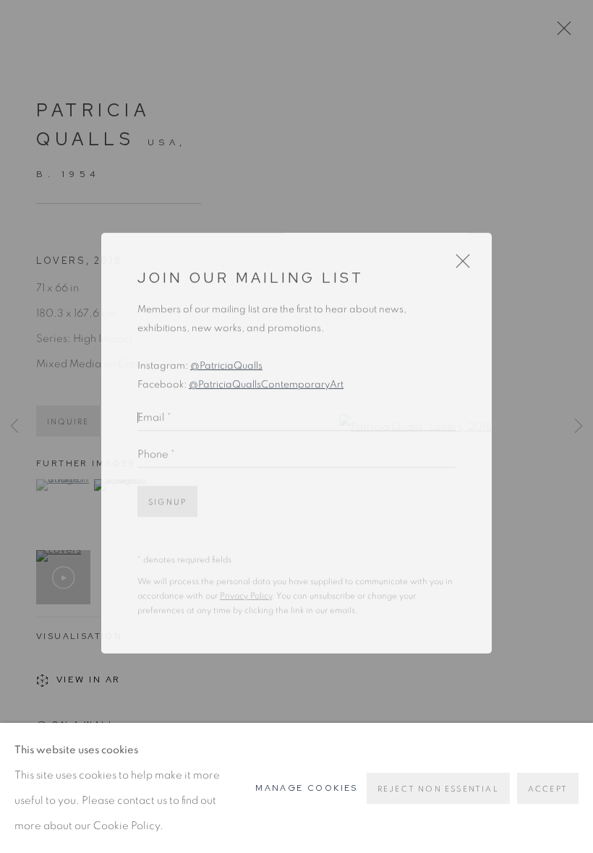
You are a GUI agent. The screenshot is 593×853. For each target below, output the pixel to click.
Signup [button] (167, 494)
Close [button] (459, 259)
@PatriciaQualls (226, 358)
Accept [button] (548, 789)
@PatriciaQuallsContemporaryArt (266, 377)
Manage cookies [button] (306, 788)
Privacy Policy (246, 588)
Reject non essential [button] (438, 789)
